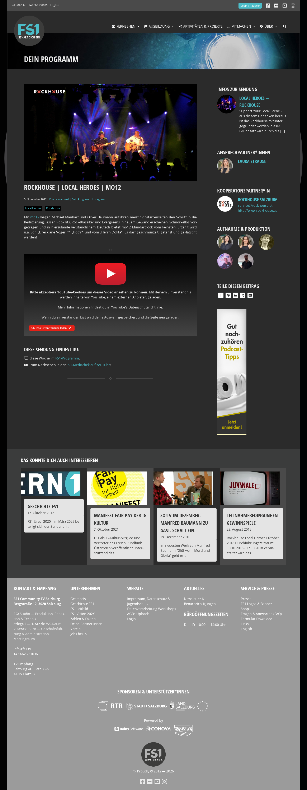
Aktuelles (194, 588)
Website (135, 588)
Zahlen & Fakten (83, 619)
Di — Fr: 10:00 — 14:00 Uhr (205, 624)
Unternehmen (85, 588)
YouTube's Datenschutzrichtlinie (136, 307)
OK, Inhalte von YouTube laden (49, 327)
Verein (75, 629)
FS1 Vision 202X (82, 614)
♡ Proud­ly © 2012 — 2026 (153, 771)
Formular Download (256, 619)
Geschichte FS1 (82, 603)
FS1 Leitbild (79, 609)
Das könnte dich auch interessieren (59, 460)
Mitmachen (241, 26)
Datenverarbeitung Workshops (151, 609)
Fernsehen (126, 26)
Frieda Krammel (59, 199)
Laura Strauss (252, 161)
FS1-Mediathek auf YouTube (88, 365)
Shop (245, 609)
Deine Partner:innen (86, 624)
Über (268, 26)
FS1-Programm (67, 358)
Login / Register (250, 6)
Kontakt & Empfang (35, 588)
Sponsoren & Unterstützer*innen (153, 691)
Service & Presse (258, 588)
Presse (246, 598)
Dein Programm (81, 199)
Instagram (98, 199)
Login (131, 619)
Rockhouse (53, 208)
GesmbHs (78, 598)
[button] (220, 295)
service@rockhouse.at (255, 205)
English (54, 5)
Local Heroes (33, 208)
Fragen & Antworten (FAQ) (261, 614)
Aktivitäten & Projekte (203, 26)
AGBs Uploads (138, 614)
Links (245, 624)
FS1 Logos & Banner (256, 603)
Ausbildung (159, 26)
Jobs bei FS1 (79, 634)
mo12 (34, 217)
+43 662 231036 (38, 5)
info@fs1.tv (19, 5)
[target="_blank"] (293, 5)
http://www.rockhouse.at (257, 210)
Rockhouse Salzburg (258, 199)
